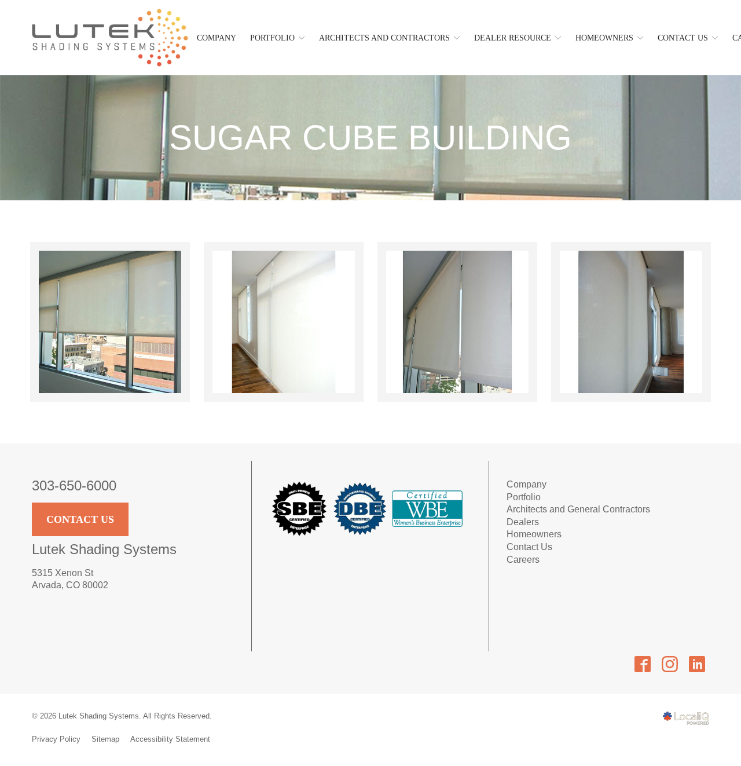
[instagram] (669, 663)
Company (216, 38)
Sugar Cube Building (370, 138)
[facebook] (642, 663)
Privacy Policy (56, 739)
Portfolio (524, 497)
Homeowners (604, 38)
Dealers (523, 522)
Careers (523, 560)
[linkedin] (696, 663)
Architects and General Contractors (578, 509)
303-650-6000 (74, 485)
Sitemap (105, 739)
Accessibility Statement (170, 739)
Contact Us (80, 519)
